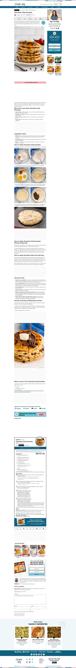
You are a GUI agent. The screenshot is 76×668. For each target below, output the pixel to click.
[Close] (52, 325)
